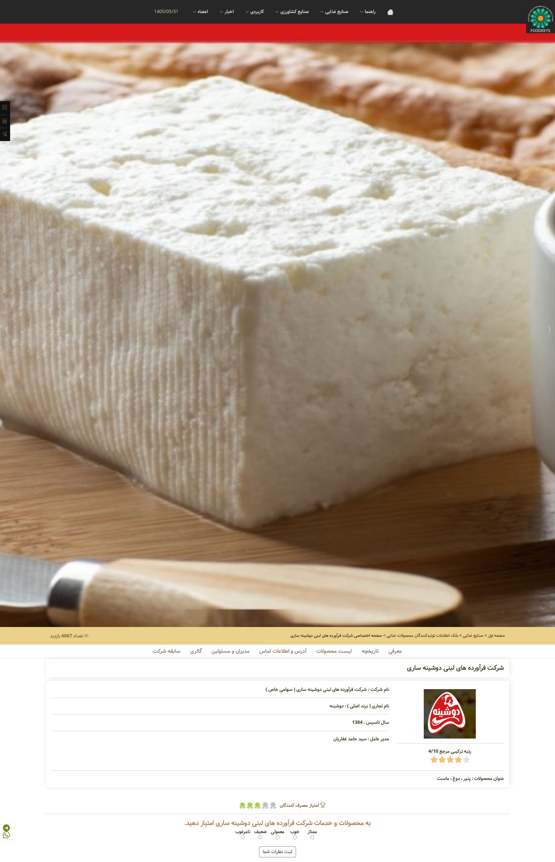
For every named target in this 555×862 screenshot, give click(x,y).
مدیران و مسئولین (230, 651)
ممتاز (312, 831)
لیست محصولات (334, 651)
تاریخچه (370, 651)
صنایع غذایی (473, 635)
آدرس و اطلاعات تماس (282, 651)
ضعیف (260, 831)
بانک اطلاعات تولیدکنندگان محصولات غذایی (422, 635)
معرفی (395, 651)
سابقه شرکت (166, 651)
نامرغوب (242, 831)
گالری (196, 651)
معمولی (277, 831)
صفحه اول (496, 635)
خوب (294, 831)
